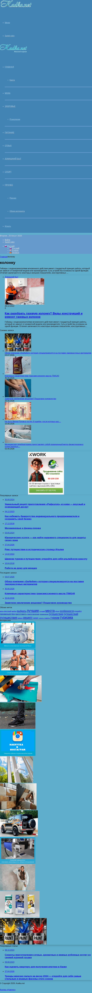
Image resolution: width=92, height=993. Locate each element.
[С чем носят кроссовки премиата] (17, 728)
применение (44, 614)
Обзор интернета (17, 211)
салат (35, 618)
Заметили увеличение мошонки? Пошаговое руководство (30, 399)
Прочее (9, 185)
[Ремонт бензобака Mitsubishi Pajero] (19, 836)
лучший (42, 611)
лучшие (33, 611)
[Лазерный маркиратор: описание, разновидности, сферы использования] (17, 863)
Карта (12, 80)
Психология (15, 119)
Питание (9, 133)
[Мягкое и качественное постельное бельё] (17, 647)
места (50, 611)
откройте (78, 611)
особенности (67, 611)
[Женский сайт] (16, 8)
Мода (7, 93)
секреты (41, 618)
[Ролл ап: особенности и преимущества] (20, 917)
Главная (3, 257)
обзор (57, 611)
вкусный (7, 611)
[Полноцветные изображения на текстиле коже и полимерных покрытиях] (21, 701)
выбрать (21, 611)
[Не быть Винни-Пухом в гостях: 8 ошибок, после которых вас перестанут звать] (18, 419)
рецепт (27, 617)
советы (47, 618)
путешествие (56, 614)
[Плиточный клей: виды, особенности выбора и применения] (18, 809)
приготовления (33, 614)
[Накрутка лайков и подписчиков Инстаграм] (17, 755)
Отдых (8, 146)
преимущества (7, 614)
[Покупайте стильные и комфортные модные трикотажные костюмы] (17, 890)
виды (2, 611)
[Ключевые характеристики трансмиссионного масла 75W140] (18, 374)
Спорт (8, 172)
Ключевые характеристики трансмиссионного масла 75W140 (32, 376)
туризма (66, 617)
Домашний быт (13, 159)
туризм (54, 617)
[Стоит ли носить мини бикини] (17, 674)
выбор (14, 611)
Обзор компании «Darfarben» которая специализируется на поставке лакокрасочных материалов (48, 353)
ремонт (20, 618)
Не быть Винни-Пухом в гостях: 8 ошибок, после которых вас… (33, 422)
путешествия (8, 617)
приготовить (21, 614)
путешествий (71, 614)
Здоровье (10, 106)
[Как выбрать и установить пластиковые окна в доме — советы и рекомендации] (16, 782)
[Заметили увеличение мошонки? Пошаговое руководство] (18, 396)
